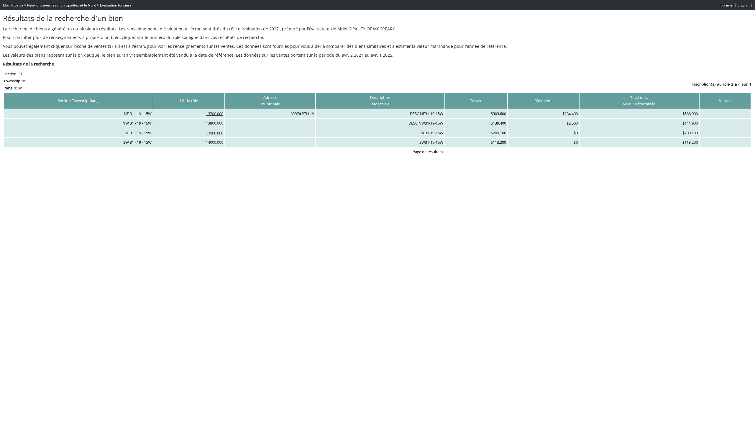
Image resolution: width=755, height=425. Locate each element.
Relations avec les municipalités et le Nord (61, 5)
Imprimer (726, 5)
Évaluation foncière (116, 5)
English (743, 5)
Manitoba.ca (13, 5)
